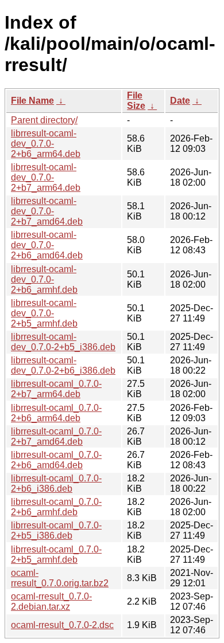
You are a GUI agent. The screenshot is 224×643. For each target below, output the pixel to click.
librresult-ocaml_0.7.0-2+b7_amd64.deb (56, 436)
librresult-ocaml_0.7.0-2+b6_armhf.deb (56, 507)
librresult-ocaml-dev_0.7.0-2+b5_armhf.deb (44, 313)
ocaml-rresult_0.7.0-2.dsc (62, 625)
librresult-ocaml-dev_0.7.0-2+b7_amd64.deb (47, 211)
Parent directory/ (44, 120)
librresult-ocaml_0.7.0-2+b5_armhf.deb (56, 554)
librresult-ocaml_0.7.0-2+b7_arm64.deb (56, 389)
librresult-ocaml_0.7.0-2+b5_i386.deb (56, 530)
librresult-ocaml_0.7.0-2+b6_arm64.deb (56, 413)
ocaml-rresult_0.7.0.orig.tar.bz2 (60, 578)
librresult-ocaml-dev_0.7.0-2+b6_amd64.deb (47, 245)
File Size (136, 101)
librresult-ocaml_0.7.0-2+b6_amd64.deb (56, 460)
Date (180, 100)
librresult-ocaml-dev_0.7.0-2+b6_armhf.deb (44, 279)
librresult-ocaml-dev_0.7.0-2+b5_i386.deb (63, 342)
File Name (32, 100)
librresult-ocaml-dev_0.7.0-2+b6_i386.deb (63, 365)
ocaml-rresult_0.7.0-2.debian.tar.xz (51, 601)
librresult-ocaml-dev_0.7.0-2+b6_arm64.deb (45, 143)
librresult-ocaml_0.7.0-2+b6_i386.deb (56, 483)
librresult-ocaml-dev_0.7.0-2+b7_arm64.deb (45, 177)
